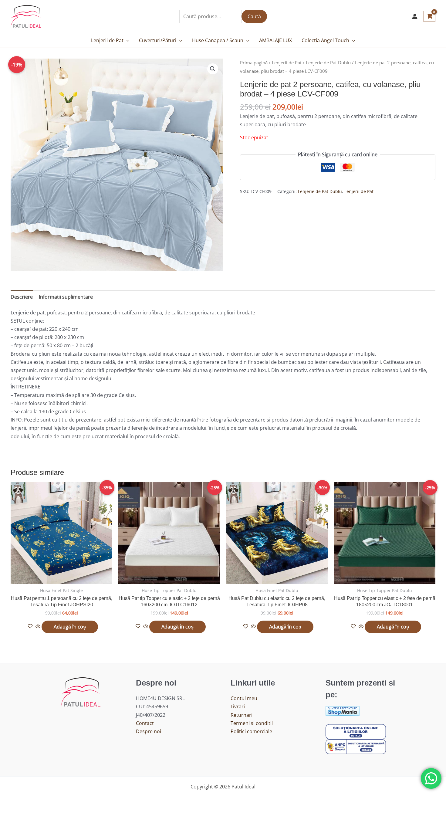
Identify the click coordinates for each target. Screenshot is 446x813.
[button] (126, 40)
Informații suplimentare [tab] (66, 296)
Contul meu (244, 698)
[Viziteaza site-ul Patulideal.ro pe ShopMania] (343, 710)
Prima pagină (254, 62)
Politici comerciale (251, 731)
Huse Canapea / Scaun (217, 40)
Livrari (238, 706)
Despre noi (148, 731)
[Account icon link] (414, 16)
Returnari (241, 715)
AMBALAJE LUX (275, 40)
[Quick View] (38, 626)
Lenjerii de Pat (107, 40)
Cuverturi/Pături (157, 40)
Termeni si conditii (252, 723)
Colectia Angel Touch (325, 40)
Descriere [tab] (22, 296)
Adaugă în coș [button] (70, 626)
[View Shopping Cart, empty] (429, 16)
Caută (254, 16)
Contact (145, 723)
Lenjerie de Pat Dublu (328, 62)
